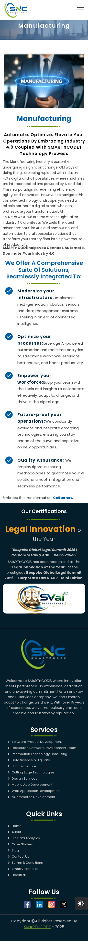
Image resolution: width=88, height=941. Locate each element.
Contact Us (20, 856)
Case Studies (22, 844)
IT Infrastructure (24, 766)
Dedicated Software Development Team (44, 747)
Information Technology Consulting (39, 754)
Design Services (24, 778)
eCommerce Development (33, 797)
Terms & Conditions (27, 862)
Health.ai (19, 875)
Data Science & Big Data (31, 760)
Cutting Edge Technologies (33, 772)
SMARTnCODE (37, 927)
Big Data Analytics (26, 838)
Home (17, 825)
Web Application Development (36, 790)
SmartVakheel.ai (25, 868)
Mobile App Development (32, 784)
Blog (15, 850)
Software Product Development (37, 741)
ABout (16, 832)
